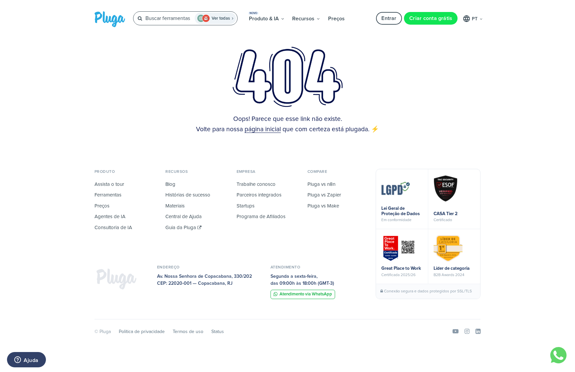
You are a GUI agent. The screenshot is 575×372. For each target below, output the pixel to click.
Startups (246, 205)
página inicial (263, 129)
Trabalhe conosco (256, 184)
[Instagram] (467, 332)
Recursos (304, 18)
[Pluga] (116, 278)
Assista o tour (109, 184)
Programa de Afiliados (261, 216)
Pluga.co (109, 19)
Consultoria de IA (113, 227)
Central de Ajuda (183, 216)
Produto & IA (264, 16)
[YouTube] (456, 332)
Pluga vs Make (323, 205)
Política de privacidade (142, 331)
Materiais (175, 205)
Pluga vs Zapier (324, 194)
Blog (170, 184)
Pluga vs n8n (321, 184)
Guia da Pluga (181, 227)
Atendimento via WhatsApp (306, 294)
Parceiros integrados (259, 194)
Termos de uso (188, 331)
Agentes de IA (110, 216)
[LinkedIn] (478, 332)
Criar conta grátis (430, 18)
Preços (336, 18)
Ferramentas (108, 194)
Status (217, 331)
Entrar (388, 18)
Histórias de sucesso (187, 194)
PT (475, 19)
